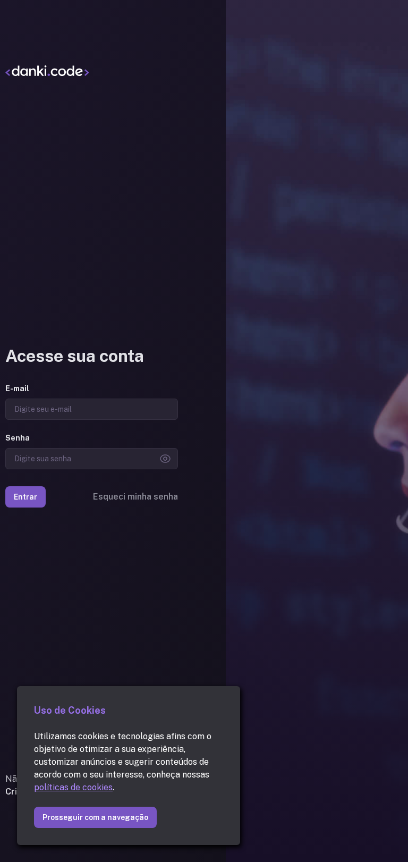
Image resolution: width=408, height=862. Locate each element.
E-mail (17, 388)
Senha (17, 438)
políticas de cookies (73, 787)
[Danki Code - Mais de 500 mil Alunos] (91, 70)
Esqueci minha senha (135, 497)
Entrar (25, 497)
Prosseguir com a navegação (95, 817)
